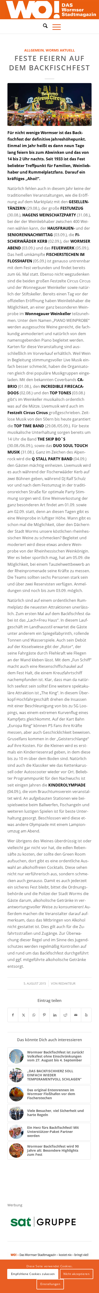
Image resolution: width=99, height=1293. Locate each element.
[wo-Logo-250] (49, 9)
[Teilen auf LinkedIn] (55, 1015)
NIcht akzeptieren (76, 1274)
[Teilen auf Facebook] (13, 1015)
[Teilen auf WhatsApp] (34, 1015)
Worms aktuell (60, 50)
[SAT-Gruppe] (43, 1221)
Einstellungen (50, 1284)
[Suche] (43, 26)
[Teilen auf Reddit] (65, 1015)
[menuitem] (43, 26)
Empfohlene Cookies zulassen (33, 1274)
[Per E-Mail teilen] (76, 1015)
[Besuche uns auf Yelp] (86, 1015)
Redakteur (66, 983)
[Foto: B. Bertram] (49, 104)
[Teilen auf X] (23, 1015)
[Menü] (54, 26)
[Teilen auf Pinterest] (44, 1015)
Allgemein (34, 50)
